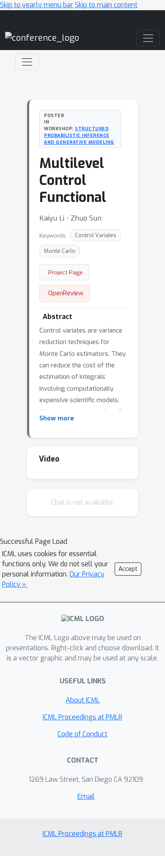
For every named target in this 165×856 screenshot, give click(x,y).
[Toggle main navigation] (148, 38)
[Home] (42, 37)
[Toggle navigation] (27, 61)
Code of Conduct (82, 734)
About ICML (83, 700)
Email (86, 796)
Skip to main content (106, 4)
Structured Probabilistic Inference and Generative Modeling (79, 135)
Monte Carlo (59, 251)
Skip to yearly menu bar (36, 4)
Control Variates (95, 235)
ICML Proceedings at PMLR (82, 717)
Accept (128, 569)
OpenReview (65, 293)
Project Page (65, 272)
